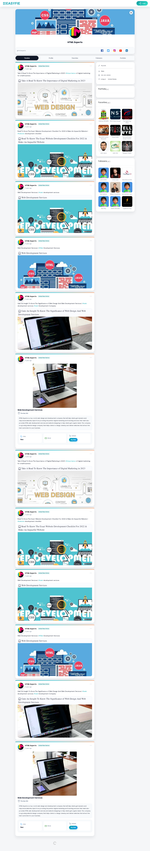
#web (41, 192)
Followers (99, 58)
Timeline (27, 58)
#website (21, 134)
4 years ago (28, 244)
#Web (41, 248)
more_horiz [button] (90, 66)
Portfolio (123, 58)
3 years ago (28, 69)
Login (142, 3)
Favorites (75, 58)
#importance (71, 73)
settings (131, 13)
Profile (51, 58)
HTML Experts (31, 66)
